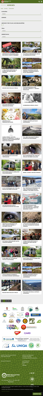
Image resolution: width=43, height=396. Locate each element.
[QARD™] (27, 333)
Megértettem (37, 393)
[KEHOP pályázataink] (6, 345)
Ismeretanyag (5, 34)
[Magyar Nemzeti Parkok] (22, 308)
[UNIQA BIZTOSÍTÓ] (19, 345)
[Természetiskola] (20, 315)
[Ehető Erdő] (38, 345)
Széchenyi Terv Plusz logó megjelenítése (13, 23)
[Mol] (18, 333)
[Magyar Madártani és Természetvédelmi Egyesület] (37, 308)
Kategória (4, 11)
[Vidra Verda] (12, 327)
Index (2, 8)
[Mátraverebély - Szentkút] (29, 327)
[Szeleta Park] (25, 321)
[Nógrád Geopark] (30, 308)
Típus (3, 28)
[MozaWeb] (36, 315)
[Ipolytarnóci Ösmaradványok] (11, 321)
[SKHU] (21, 339)
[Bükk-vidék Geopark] (18, 321)
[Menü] (41, 1)
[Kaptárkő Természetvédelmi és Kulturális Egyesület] (4, 315)
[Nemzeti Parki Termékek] (12, 315)
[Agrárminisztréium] (7, 308)
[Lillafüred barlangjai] (38, 321)
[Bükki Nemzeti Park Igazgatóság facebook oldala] (31, 373)
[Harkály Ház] (32, 321)
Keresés (6, 8)
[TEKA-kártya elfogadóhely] (27, 315)
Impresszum (11, 381)
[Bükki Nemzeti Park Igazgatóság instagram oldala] (30, 373)
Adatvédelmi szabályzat (5, 391)
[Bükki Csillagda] (4, 321)
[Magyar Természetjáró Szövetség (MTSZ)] (31, 345)
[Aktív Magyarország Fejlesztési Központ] (14, 308)
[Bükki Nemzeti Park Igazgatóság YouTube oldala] (33, 373)
